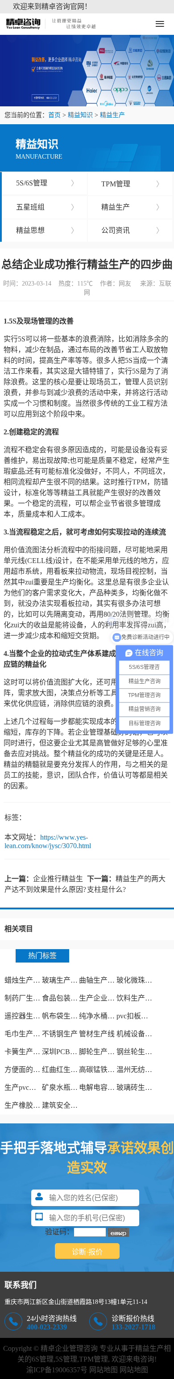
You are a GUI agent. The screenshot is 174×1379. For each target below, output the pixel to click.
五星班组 (47, 207)
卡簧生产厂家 (25, 1051)
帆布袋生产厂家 (67, 1016)
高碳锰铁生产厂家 (107, 1069)
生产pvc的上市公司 (34, 1087)
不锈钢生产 (60, 1034)
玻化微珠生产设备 (145, 980)
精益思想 (47, 230)
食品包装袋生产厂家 (74, 998)
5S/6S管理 (47, 183)
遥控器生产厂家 (29, 1016)
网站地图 (103, 1370)
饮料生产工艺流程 (145, 998)
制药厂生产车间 (29, 998)
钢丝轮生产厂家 (141, 1051)
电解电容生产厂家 (107, 1087)
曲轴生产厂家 (100, 980)
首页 (54, 115)
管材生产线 (97, 1034)
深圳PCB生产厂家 (70, 1051)
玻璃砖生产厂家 (141, 1087)
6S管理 (43, 1359)
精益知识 (80, 115)
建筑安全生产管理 (70, 1105)
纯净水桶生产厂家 (107, 1016)
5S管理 (66, 1359)
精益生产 (112, 115)
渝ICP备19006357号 (56, 1370)
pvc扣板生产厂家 (143, 1016)
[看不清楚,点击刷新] (118, 1232)
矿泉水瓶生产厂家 (70, 1087)
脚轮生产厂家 (100, 1051)
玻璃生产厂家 (63, 980)
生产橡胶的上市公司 (36, 1105)
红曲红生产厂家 (67, 1069)
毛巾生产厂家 (25, 1034)
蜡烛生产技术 (25, 980)
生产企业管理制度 (107, 998)
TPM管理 (132, 184)
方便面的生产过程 (33, 1069)
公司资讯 (132, 230)
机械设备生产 (137, 1034)
